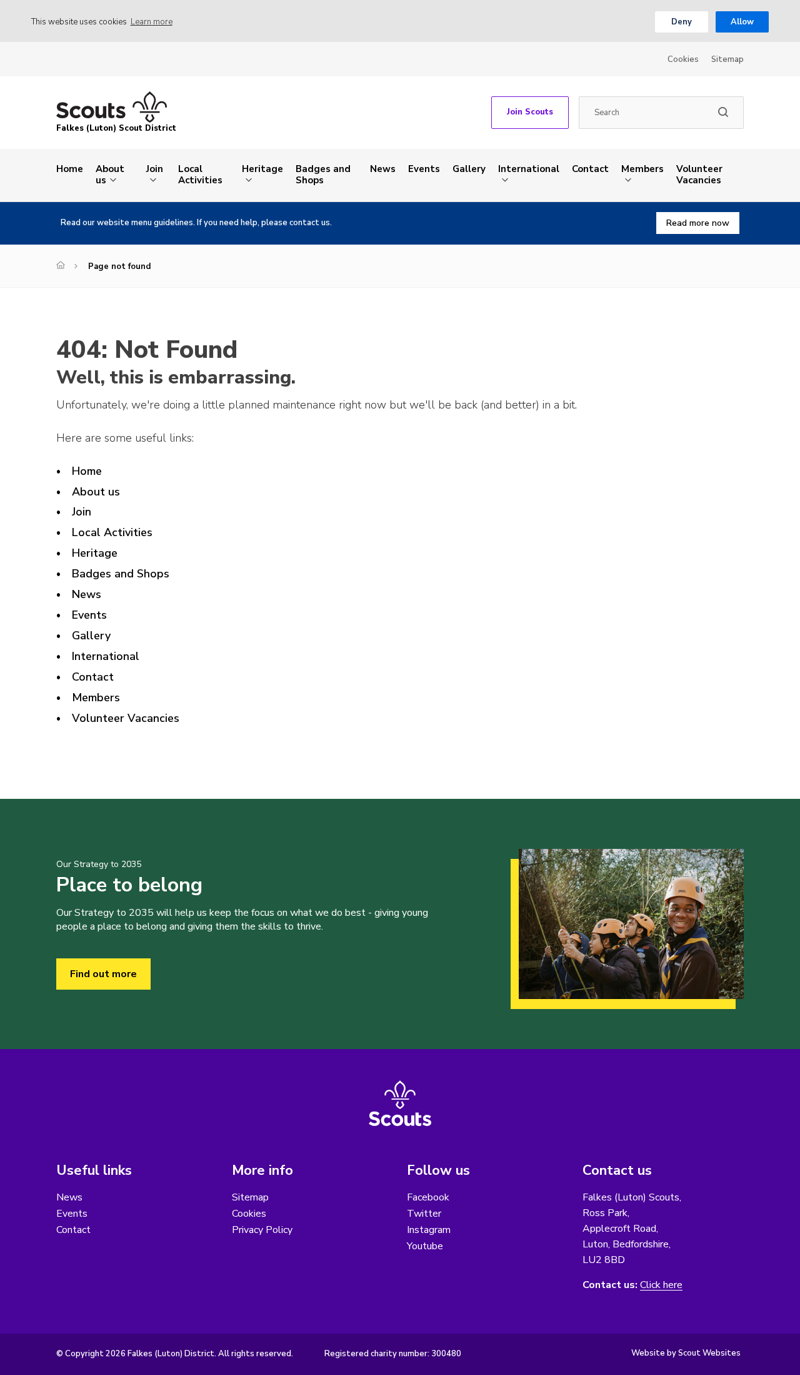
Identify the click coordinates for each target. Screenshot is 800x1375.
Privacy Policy (262, 1230)
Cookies (683, 59)
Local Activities (200, 174)
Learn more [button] (151, 22)
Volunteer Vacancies (699, 174)
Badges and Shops (323, 174)
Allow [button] (742, 22)
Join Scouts (530, 112)
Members (642, 169)
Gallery (469, 169)
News (383, 169)
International (528, 169)
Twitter (424, 1213)
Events (424, 169)
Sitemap (727, 59)
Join (154, 169)
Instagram (429, 1230)
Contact (590, 169)
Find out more (103, 974)
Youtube (425, 1246)
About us (110, 174)
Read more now (697, 223)
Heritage (262, 169)
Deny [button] (681, 22)
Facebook (428, 1197)
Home (69, 169)
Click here (661, 1285)
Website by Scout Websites (686, 1353)
